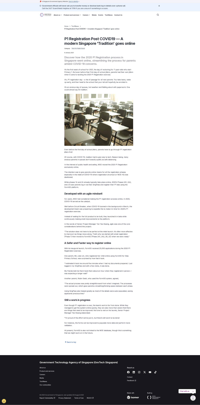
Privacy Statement (65, 398)
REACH (90, 398)
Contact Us (118, 15)
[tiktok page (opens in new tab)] (155, 372)
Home (66, 26)
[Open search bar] (157, 14)
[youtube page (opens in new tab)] (150, 372)
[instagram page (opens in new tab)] (139, 372)
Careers (42, 374)
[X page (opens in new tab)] (144, 372)
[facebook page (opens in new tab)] (128, 372)
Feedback (131, 381)
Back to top (71, 342)
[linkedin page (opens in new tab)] (133, 372)
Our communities (45, 385)
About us (43, 368)
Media (94, 15)
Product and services (47, 371)
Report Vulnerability (46, 398)
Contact (129, 377)
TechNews (109, 15)
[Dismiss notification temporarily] (159, 5)
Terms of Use (79, 398)
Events (100, 15)
